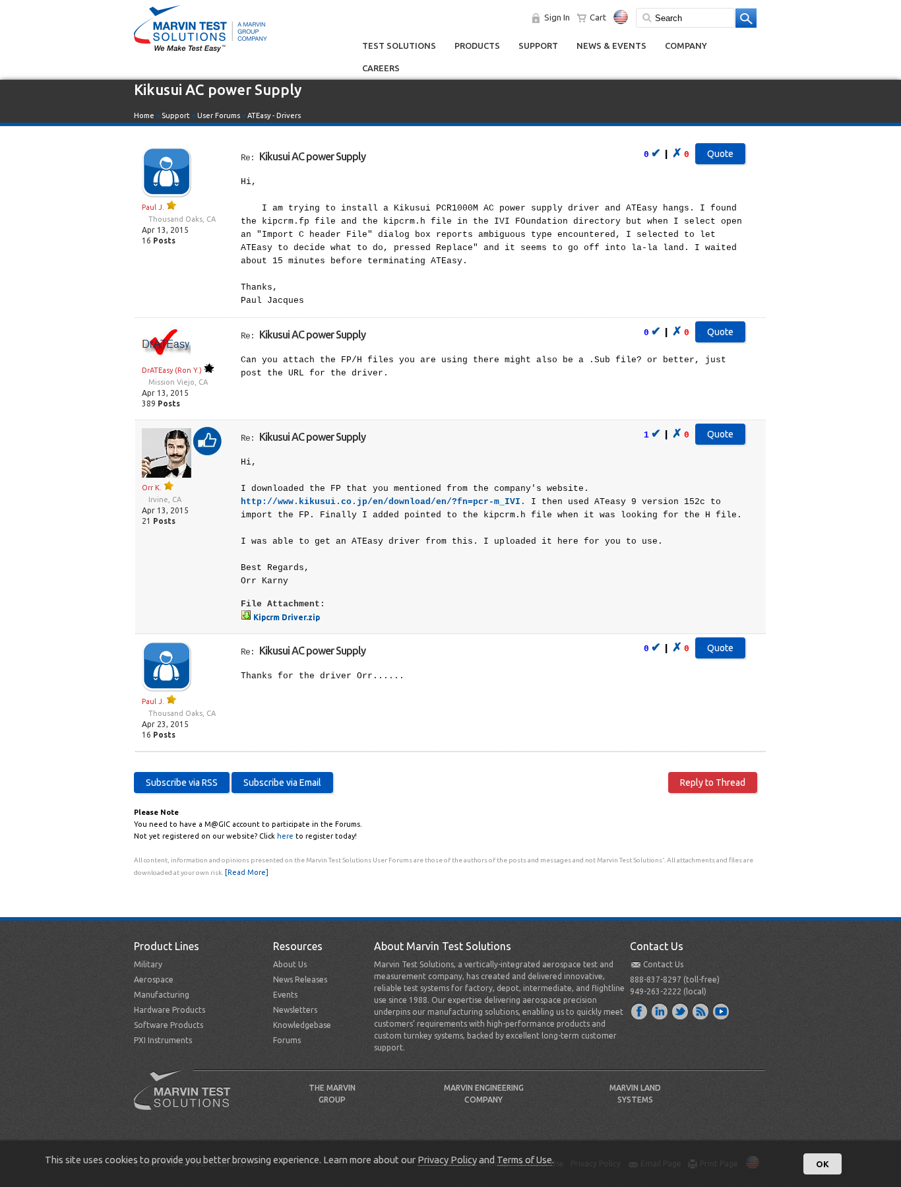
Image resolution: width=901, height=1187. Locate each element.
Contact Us (663, 964)
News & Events (611, 45)
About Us (290, 964)
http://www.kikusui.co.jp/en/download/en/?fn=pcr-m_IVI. (383, 502)
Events (285, 994)
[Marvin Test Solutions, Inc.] (200, 52)
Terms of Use (524, 1159)
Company (686, 45)
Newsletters (295, 1010)
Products (477, 45)
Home (144, 115)
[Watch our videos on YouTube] (721, 1011)
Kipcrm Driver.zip (285, 617)
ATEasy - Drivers (274, 115)
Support (538, 45)
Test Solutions (399, 45)
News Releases (300, 979)
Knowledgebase (302, 1025)
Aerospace (153, 979)
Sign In (557, 17)
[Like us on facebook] (640, 1011)
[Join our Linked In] (660, 1011)
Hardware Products (169, 1010)
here (285, 836)
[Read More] (246, 872)
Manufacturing (161, 994)
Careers (381, 68)
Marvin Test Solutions (187, 1100)
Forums (287, 1040)
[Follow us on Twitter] (681, 1011)
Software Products (168, 1025)
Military (148, 964)
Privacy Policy (447, 1159)
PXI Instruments (163, 1040)
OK (822, 1164)
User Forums (218, 115)
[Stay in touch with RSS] (701, 1011)
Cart (598, 17)
